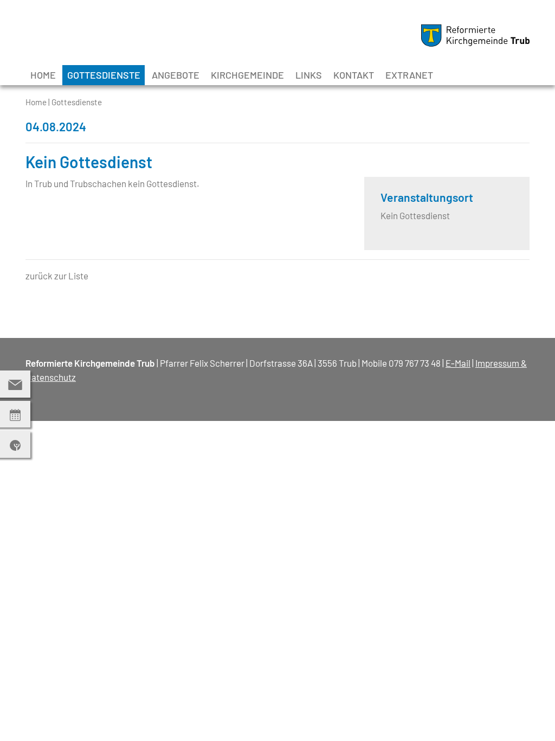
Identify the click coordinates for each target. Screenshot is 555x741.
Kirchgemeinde (247, 75)
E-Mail (458, 362)
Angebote (175, 75)
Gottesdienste (103, 75)
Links (308, 75)
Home (43, 75)
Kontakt (353, 75)
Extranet (409, 75)
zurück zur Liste (56, 275)
